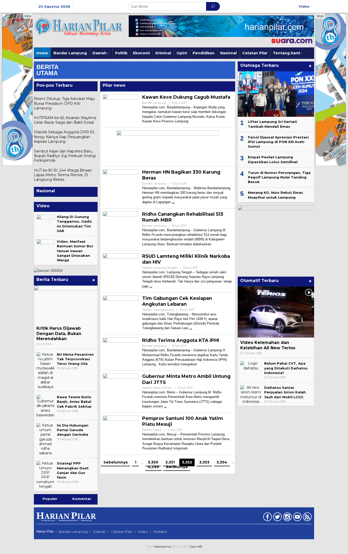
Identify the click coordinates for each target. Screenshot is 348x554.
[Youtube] (297, 518)
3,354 (222, 462)
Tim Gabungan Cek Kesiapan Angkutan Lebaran (177, 301)
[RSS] (307, 518)
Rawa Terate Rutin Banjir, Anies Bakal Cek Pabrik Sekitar (74, 401)
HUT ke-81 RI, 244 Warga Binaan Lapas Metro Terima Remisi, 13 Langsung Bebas (63, 175)
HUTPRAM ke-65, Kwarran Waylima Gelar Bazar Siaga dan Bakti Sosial (65, 120)
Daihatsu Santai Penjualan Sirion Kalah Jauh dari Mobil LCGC (285, 392)
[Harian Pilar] (78, 26)
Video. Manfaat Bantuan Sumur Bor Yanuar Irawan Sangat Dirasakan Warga (75, 250)
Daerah (147, 267)
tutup (27, 16)
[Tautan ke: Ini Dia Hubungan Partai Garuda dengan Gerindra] (45, 438)
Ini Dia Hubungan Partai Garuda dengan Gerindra (72, 429)
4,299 (153, 467)
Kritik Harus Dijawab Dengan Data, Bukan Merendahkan (58, 333)
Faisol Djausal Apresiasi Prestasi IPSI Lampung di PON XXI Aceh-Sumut (278, 141)
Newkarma (162, 546)
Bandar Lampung (154, 103)
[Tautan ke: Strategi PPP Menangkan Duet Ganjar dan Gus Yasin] (45, 474)
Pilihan (167, 388)
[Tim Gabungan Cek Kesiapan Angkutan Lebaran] (190, 328)
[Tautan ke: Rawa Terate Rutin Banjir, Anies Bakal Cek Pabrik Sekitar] (45, 405)
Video (143, 532)
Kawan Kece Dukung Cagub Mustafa (186, 97)
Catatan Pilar (121, 532)
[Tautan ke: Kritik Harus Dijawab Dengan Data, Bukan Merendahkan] (66, 304)
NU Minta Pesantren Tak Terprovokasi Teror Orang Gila (75, 359)
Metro (157, 388)
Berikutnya (177, 467)
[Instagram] (287, 518)
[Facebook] (267, 518)
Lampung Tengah (165, 267)
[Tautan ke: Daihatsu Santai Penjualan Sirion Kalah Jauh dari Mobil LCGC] (251, 394)
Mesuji (157, 430)
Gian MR (195, 546)
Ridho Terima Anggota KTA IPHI (180, 340)
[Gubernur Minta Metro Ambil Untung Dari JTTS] (165, 406)
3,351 (170, 462)
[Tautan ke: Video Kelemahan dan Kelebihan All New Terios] (276, 312)
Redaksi (160, 532)
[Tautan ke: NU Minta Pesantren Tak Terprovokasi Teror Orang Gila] (45, 370)
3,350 (153, 462)
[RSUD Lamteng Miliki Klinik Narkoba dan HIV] (150, 286)
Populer (50, 499)
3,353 (204, 462)
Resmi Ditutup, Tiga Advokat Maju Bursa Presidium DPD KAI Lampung (64, 103)
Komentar (81, 499)
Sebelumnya (115, 462)
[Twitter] (277, 518)
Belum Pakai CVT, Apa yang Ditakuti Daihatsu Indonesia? (285, 368)
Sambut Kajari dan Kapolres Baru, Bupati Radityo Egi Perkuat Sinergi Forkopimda (65, 156)
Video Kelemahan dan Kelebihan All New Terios (267, 345)
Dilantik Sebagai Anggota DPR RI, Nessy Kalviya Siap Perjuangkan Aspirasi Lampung (64, 137)
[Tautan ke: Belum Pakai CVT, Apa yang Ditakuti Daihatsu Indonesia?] (251, 365)
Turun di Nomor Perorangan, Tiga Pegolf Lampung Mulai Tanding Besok (279, 177)
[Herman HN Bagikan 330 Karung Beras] (173, 202)
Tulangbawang (163, 310)
